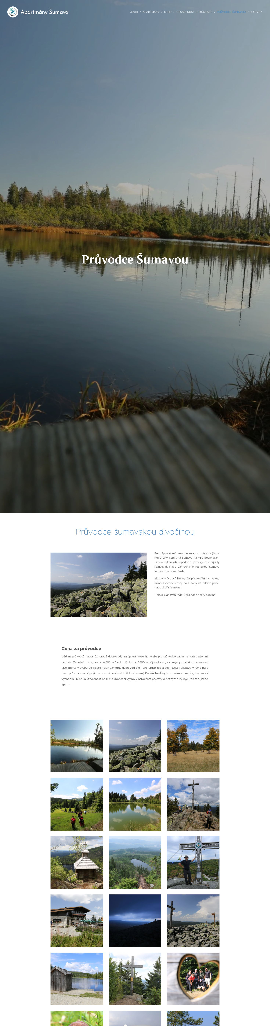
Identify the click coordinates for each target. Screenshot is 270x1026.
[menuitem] (135, 12)
